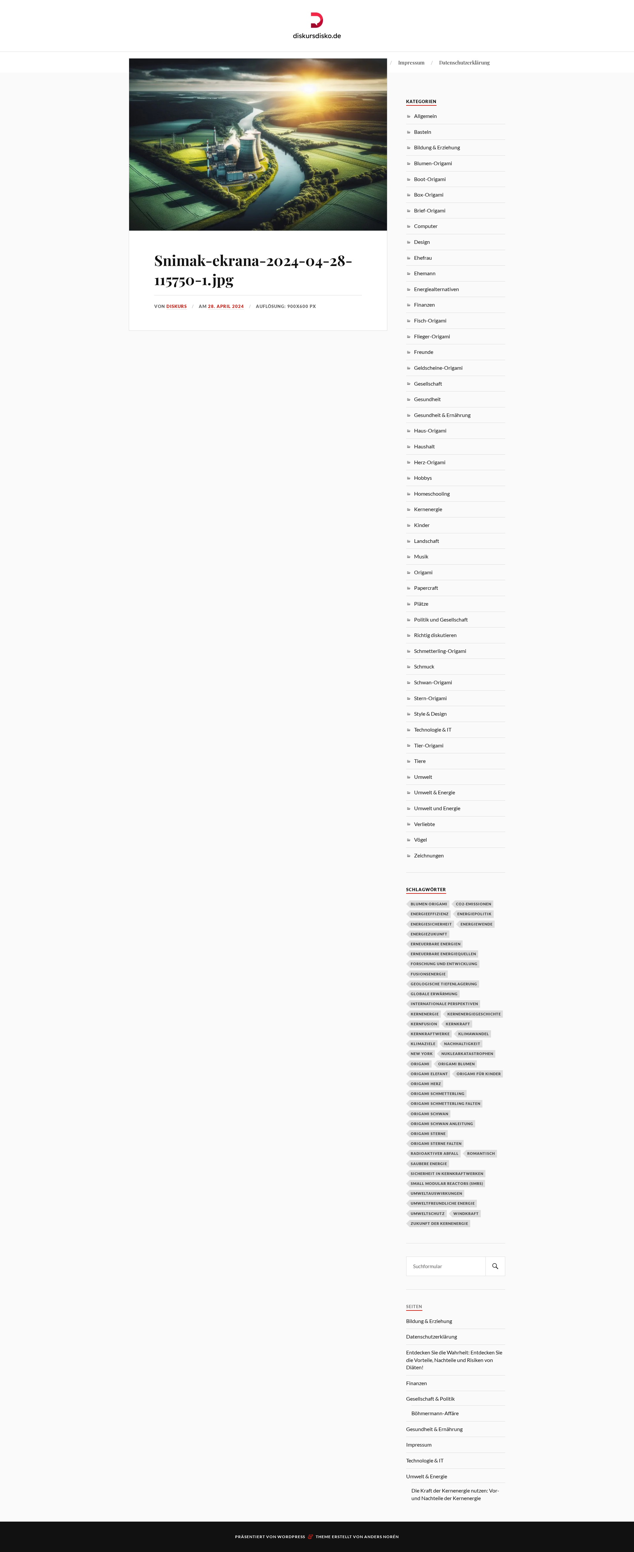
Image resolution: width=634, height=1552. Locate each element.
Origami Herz (426, 1083)
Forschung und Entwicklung (444, 964)
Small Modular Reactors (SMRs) (447, 1183)
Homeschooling (432, 493)
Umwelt (423, 777)
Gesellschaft (428, 383)
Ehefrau (423, 257)
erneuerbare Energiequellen (443, 954)
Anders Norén (381, 1536)
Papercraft (426, 588)
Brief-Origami (429, 210)
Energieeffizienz (430, 914)
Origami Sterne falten (436, 1143)
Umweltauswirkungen (436, 1193)
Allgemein (425, 116)
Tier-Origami (428, 745)
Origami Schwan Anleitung (442, 1123)
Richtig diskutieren (435, 635)
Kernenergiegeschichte (474, 1014)
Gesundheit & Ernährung (442, 415)
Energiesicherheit (431, 924)
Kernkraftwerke (430, 1034)
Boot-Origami (430, 179)
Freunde (423, 352)
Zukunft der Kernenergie (439, 1223)
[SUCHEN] (495, 1266)
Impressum (411, 62)
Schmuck (424, 666)
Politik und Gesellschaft (441, 619)
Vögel (420, 839)
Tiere (420, 761)
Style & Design (430, 713)
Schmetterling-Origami (440, 651)
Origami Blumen (456, 1064)
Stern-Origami (430, 698)
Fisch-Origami (430, 320)
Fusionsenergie (428, 974)
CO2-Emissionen (473, 904)
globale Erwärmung (434, 994)
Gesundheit (427, 399)
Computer (426, 226)
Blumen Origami (429, 904)
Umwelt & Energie (434, 792)
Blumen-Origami (433, 163)
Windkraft (466, 1213)
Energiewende (477, 924)
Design (422, 242)
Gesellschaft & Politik (430, 1398)
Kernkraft (458, 1024)
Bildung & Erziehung (437, 147)
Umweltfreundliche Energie (443, 1203)
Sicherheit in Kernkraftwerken (447, 1173)
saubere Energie (429, 1163)
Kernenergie (428, 509)
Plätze (421, 603)
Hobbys (423, 477)
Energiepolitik (474, 914)
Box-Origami (428, 194)
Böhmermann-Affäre (435, 1413)
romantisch (481, 1153)
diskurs (176, 306)
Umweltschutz (428, 1213)
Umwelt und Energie (437, 808)
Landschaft (426, 541)
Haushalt (424, 446)
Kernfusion (424, 1024)
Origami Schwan (429, 1114)
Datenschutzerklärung (464, 62)
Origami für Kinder (479, 1074)
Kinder (422, 525)
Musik (421, 556)
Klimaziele (423, 1043)
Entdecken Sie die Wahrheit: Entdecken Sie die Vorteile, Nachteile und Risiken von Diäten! (454, 1359)
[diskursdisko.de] (317, 25)
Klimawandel (473, 1034)
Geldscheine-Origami (438, 367)
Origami (423, 572)
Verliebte (424, 824)
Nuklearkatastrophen (467, 1053)
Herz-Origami (429, 462)
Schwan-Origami (433, 682)
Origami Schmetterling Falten (445, 1103)
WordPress (291, 1536)
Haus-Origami (430, 430)
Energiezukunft (429, 934)
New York (422, 1053)
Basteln (422, 132)
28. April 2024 (226, 306)
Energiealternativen (436, 289)
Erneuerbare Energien (436, 944)
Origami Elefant (429, 1074)
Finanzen (424, 304)
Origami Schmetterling (438, 1093)
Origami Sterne (428, 1133)
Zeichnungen (429, 855)
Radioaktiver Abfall (435, 1153)
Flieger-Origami (432, 336)
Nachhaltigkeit (462, 1043)
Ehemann (425, 273)
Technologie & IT (432, 729)
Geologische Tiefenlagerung (444, 984)
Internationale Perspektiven (444, 1004)
